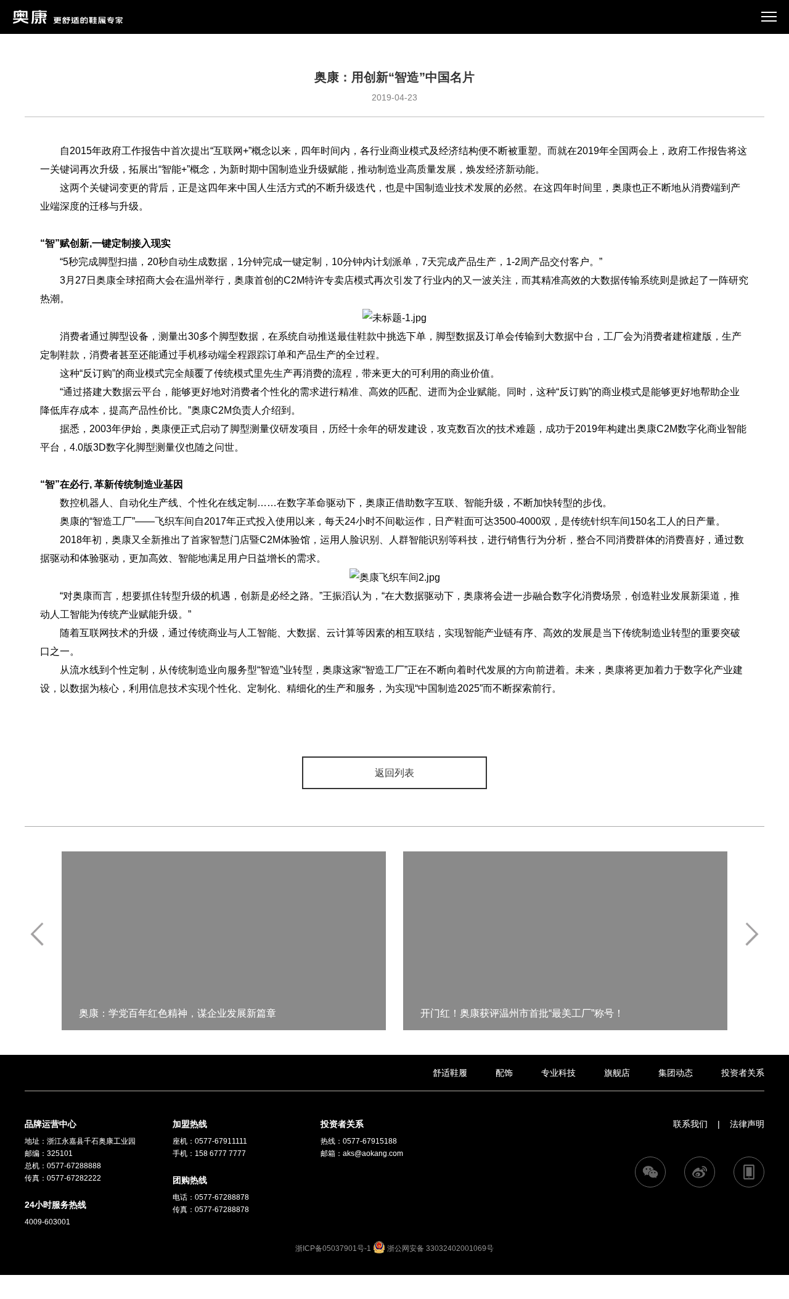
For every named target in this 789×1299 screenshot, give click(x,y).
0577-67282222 (74, 1178)
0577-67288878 (222, 1197)
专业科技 (558, 1073)
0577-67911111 (221, 1141)
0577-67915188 (370, 1141)
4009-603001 (47, 1222)
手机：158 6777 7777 (209, 1153)
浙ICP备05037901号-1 (333, 1248)
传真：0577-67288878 (211, 1209)
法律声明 (747, 1124)
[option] (223, 940)
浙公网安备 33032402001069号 (439, 1248)
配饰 (504, 1073)
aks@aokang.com (373, 1153)
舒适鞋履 (450, 1073)
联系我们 (690, 1124)
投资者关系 (742, 1073)
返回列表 (394, 773)
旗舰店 (617, 1073)
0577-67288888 (74, 1166)
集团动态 (675, 1073)
